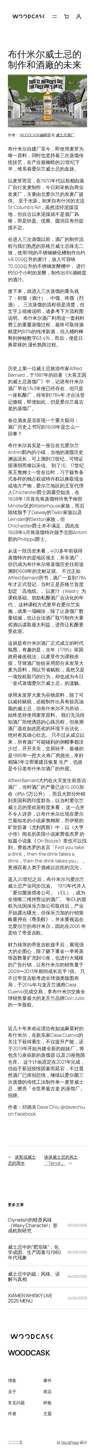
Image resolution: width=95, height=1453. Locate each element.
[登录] (78, 16)
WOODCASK (29, 1353)
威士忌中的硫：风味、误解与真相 (34, 1276)
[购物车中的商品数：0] (66, 16)
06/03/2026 (77, 1252)
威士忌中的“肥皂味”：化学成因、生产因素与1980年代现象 (34, 1252)
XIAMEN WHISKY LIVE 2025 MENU (30, 1298)
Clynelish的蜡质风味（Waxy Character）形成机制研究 (33, 1225)
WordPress (70, 1442)
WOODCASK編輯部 (35, 134)
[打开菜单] (54, 16)
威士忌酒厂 (65, 134)
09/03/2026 (77, 1225)
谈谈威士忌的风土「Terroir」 (61, 1160)
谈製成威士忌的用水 (22, 1160)
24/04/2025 (77, 1297)
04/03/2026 (77, 1276)
